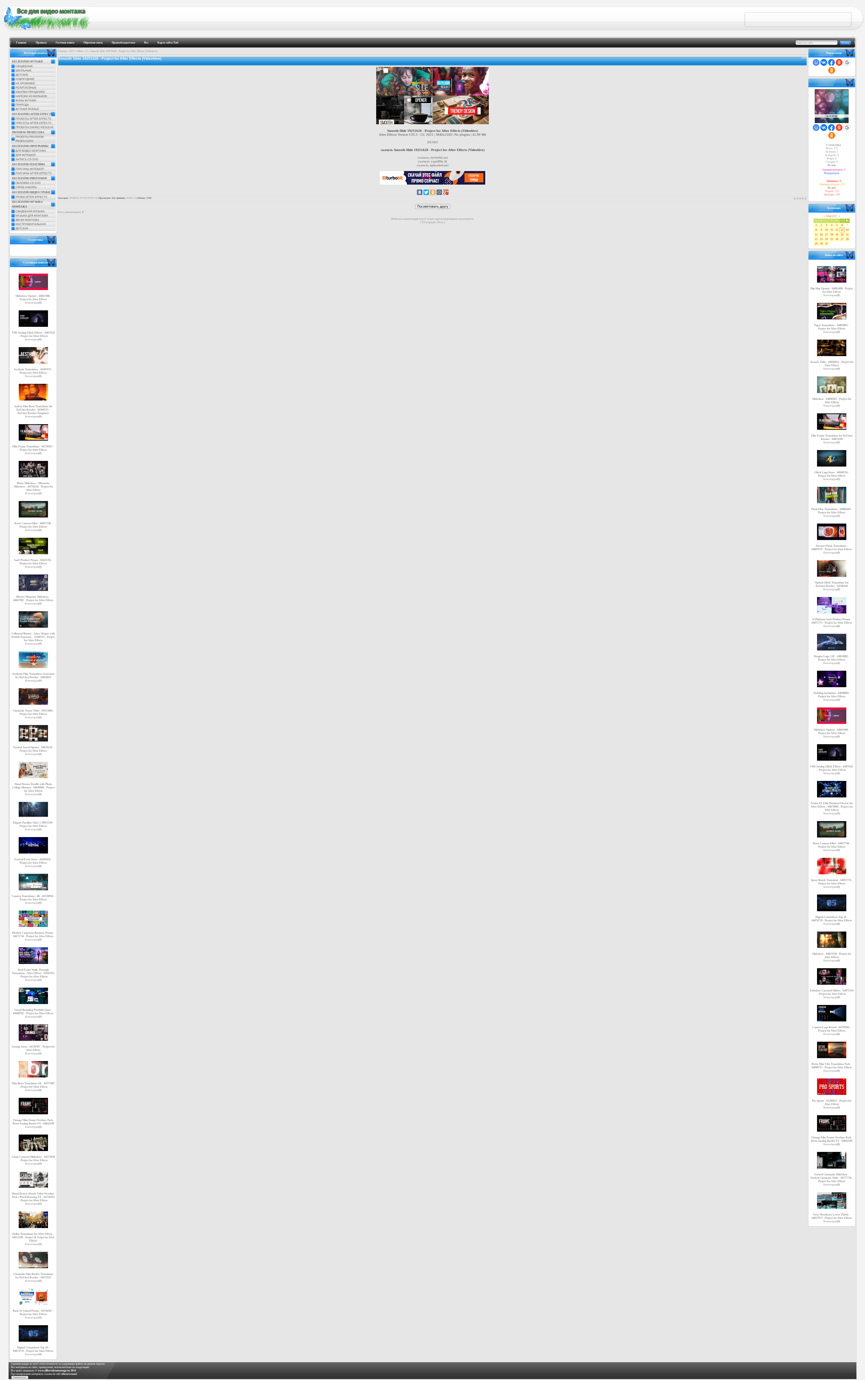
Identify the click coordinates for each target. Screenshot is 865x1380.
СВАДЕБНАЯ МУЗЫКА (30, 211)
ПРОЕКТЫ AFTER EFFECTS (33, 118)
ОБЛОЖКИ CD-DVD (28, 183)
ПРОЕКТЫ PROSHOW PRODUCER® (30, 139)
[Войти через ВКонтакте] (823, 62)
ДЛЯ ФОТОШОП (26, 155)
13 (86, 51)
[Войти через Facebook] (831, 62)
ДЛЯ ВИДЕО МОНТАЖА (31, 150)
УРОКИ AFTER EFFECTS (31, 197)
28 (847, 239)
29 (816, 243)
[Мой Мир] (439, 192)
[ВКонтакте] (419, 192)
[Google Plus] (445, 192)
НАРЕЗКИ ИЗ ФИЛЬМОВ (31, 96)
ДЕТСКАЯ (22, 228)
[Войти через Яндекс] (839, 62)
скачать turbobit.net (432, 157)
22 (816, 239)
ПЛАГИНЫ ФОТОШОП (30, 169)
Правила (41, 42)
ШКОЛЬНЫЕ (24, 70)
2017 (72, 51)
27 (842, 239)
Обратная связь (93, 42)
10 (826, 229)
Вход (440, 222)
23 (821, 239)
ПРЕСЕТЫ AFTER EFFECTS (33, 123)
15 (816, 234)
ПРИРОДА (22, 104)
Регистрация (429, 222)
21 (847, 234)
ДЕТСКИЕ (22, 74)
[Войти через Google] (847, 62)
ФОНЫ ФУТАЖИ (26, 100)
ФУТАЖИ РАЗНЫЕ (27, 109)
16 (821, 234)
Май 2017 (831, 216)
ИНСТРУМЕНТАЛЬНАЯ (31, 224)
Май (79, 51)
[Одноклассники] (432, 192)
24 (826, 239)
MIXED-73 (131, 198)
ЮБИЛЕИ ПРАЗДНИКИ (30, 92)
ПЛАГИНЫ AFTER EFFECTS (34, 173)
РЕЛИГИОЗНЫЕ (26, 87)
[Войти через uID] (816, 62)
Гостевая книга (65, 42)
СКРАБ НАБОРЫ (26, 187)
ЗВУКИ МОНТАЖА (27, 220)
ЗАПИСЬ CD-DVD (27, 159)
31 (826, 243)
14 (847, 229)
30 (821, 243)
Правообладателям (123, 42)
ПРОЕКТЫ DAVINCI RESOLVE (35, 127)
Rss (146, 42)
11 (832, 229)
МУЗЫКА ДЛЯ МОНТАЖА (32, 215)
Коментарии (33, 302)
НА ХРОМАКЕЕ (25, 83)
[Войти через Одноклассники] (831, 70)
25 (831, 239)
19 (836, 234)
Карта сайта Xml (167, 42)
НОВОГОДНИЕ (25, 79)
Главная (21, 42)
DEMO (432, 142)
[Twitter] (426, 192)
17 (826, 234)
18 (831, 234)
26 (836, 239)
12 (836, 229)
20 (842, 234)
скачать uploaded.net (432, 165)
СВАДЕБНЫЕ (24, 66)
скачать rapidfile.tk (432, 161)
